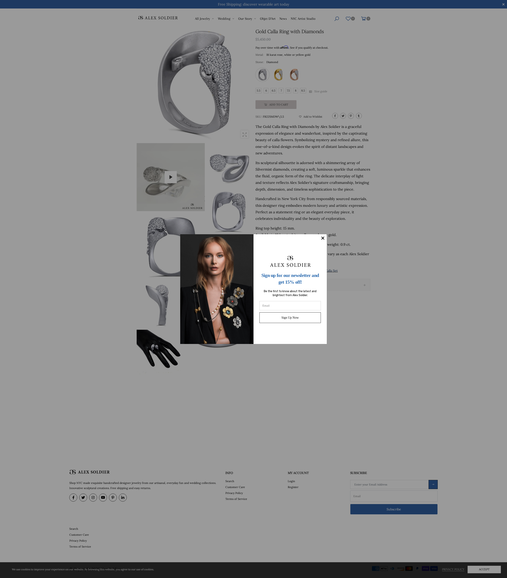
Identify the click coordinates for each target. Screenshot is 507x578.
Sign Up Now (290, 317)
